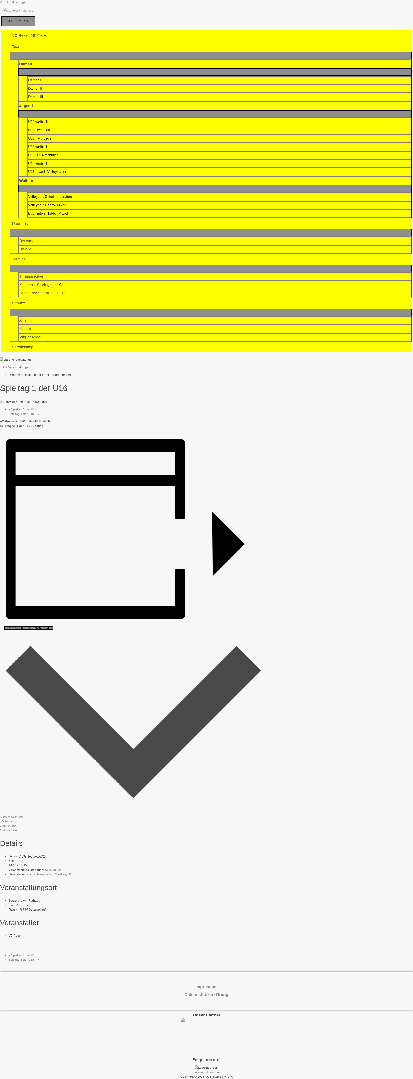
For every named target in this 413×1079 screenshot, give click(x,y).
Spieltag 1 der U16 (23, 409)
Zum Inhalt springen (13, 2)
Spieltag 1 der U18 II (24, 414)
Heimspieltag (44, 874)
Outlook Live (8, 830)
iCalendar (6, 821)
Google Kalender (11, 816)
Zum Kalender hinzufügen (29, 628)
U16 (60, 869)
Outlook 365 (8, 825)
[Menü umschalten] (211, 55)
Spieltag (50, 869)
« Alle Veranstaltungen (15, 367)
